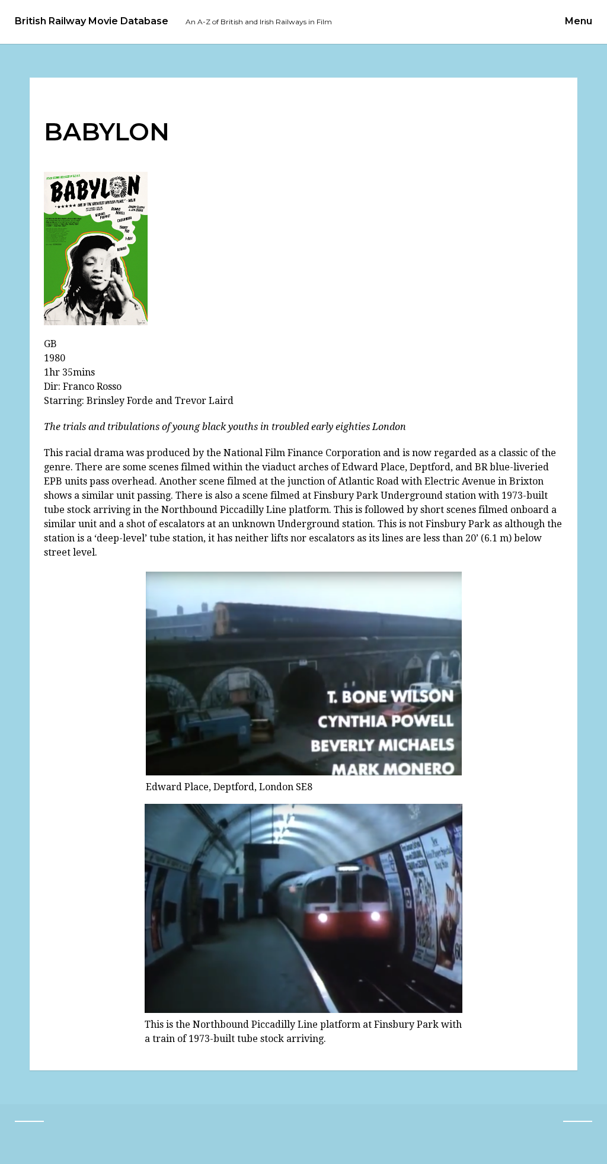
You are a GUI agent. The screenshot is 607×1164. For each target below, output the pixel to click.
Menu (578, 21)
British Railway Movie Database (91, 21)
